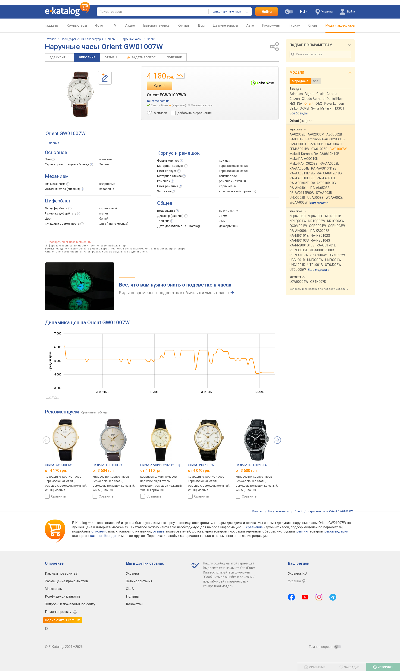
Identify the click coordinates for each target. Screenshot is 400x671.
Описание (87, 57)
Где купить (59, 57)
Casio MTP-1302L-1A (251, 465)
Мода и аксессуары (340, 25)
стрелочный (108, 208)
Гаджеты (52, 25)
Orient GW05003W (58, 465)
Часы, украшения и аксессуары (82, 39)
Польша (132, 596)
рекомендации (336, 531)
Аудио (130, 25)
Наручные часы (131, 39)
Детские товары (225, 25)
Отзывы (111, 57)
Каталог (50, 39)
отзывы (159, 531)
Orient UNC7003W (201, 465)
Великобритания (139, 581)
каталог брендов (104, 536)
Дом (201, 25)
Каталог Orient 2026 (57, 251)
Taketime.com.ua (158, 101)
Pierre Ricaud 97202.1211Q (160, 465)
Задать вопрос (143, 57)
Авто (250, 25)
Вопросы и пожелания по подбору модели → (319, 288)
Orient (151, 39)
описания (98, 531)
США (130, 589)
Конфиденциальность (62, 596)
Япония (54, 143)
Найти (267, 11)
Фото (99, 25)
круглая (224, 160)
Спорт (312, 25)
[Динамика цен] (180, 76)
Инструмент (271, 25)
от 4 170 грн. (56, 470)
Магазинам (53, 589)
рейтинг (303, 531)
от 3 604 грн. (104, 470)
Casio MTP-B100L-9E (108, 465)
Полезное (174, 57)
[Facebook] (291, 597)
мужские (105, 159)
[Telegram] (332, 597)
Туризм (294, 25)
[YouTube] (305, 597)
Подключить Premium (62, 620)
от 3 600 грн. (247, 470)
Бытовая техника (156, 25)
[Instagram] (319, 597)
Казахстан (134, 604)
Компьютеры (77, 25)
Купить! (159, 86)
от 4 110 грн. (151, 470)
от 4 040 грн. (199, 470)
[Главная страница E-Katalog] (67, 12)
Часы (111, 39)
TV (114, 25)
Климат (183, 25)
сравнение (254, 527)
